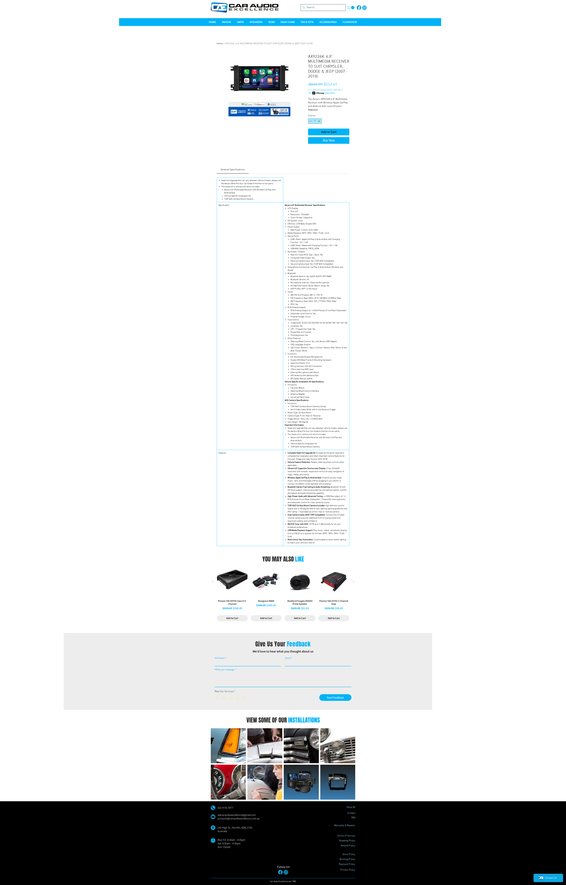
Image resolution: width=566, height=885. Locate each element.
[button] (351, 7)
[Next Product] (353, 581)
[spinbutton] (314, 121)
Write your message (224, 669)
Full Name (220, 658)
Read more (313, 109)
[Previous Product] (212, 581)
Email (288, 658)
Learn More (330, 93)
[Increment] (319, 121)
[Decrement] (310, 121)
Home (220, 43)
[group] (283, 593)
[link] (233, 169)
